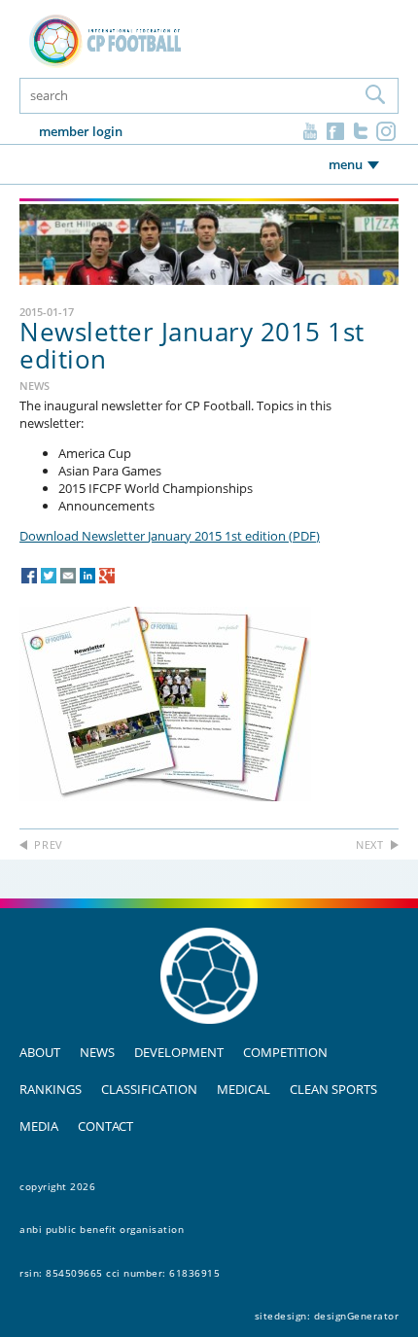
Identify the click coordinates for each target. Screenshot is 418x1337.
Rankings (50, 1089)
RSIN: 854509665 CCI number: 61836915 (119, 1273)
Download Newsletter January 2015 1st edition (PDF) (169, 536)
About (39, 1052)
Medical (243, 1089)
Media (38, 1126)
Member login (80, 131)
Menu (346, 164)
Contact (105, 1126)
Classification (149, 1089)
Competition (285, 1052)
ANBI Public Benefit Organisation (101, 1229)
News (97, 1052)
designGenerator (357, 1315)
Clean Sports (333, 1089)
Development (179, 1052)
